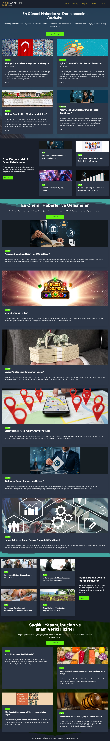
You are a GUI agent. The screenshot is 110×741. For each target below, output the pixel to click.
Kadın (94, 4)
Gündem (66, 4)
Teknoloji (75, 4)
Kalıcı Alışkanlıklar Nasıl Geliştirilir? (19, 654)
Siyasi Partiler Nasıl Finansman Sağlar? (24, 372)
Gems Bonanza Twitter (16, 313)
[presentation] (27, 47)
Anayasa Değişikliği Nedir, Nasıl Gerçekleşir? (27, 254)
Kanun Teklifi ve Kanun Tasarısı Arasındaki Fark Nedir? (32, 540)
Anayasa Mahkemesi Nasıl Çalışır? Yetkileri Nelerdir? (81, 716)
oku (7, 82)
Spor (103, 4)
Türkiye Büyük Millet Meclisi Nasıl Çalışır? (26, 114)
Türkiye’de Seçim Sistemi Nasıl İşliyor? (24, 481)
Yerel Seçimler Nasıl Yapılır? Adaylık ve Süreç (27, 431)
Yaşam (84, 4)
